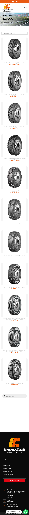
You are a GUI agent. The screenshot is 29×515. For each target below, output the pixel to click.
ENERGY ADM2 (14, 192)
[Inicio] (1, 22)
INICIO (4, 463)
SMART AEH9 (14, 288)
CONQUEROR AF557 (14, 96)
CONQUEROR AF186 (14, 64)
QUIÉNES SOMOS (7, 468)
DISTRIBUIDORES (8, 474)
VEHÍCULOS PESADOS (16, 22)
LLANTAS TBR (11, 62)
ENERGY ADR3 (14, 225)
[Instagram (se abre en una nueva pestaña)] (16, 2)
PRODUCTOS (6, 465)
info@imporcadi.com (12, 506)
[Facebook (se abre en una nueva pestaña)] (13, 2)
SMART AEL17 (14, 352)
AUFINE (5, 62)
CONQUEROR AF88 (14, 160)
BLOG (4, 477)
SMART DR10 (14, 384)
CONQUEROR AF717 (14, 128)
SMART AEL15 (14, 320)
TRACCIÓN (16, 62)
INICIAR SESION (14, 480)
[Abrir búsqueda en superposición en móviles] (14, 396)
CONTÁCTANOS (7, 471)
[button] (25, 511)
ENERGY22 (14, 257)
